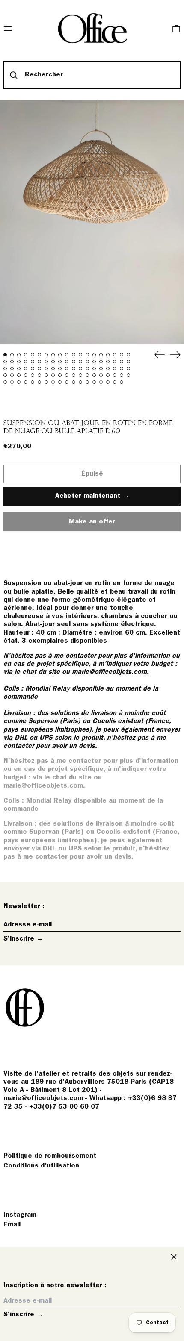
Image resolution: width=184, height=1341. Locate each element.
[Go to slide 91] (101, 382)
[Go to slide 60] (19, 375)
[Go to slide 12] (80, 354)
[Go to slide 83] (46, 382)
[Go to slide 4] (25, 354)
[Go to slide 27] (53, 361)
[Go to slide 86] (66, 382)
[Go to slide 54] (108, 368)
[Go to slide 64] (46, 375)
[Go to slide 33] (94, 361)
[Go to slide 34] (101, 361)
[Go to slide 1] (5, 354)
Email (12, 1225)
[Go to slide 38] (128, 361)
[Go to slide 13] (87, 354)
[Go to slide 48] (66, 368)
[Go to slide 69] (80, 375)
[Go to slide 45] (46, 368)
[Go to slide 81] (32, 382)
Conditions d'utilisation (41, 1166)
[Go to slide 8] (53, 354)
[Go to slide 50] (80, 368)
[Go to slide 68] (73, 375)
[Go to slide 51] (87, 368)
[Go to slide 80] (25, 382)
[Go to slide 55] (114, 368)
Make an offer (92, 525)
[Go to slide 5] (32, 354)
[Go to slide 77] (5, 382)
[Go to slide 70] (87, 375)
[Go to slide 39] (5, 368)
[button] (176, 28)
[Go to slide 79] (19, 382)
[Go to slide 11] (73, 354)
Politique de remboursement (49, 1156)
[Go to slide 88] (80, 382)
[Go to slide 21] (12, 361)
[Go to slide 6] (39, 354)
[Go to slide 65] (53, 375)
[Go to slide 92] (108, 382)
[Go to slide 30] (73, 361)
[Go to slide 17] (114, 354)
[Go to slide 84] (53, 382)
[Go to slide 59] (12, 375)
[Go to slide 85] (60, 382)
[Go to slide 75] (121, 375)
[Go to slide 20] (5, 361)
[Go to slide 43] (32, 368)
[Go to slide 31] (80, 361)
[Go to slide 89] (87, 382)
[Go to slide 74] (114, 375)
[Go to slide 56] (121, 368)
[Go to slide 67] (66, 375)
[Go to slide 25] (39, 361)
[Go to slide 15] (101, 354)
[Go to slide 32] (87, 361)
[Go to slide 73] (108, 375)
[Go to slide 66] (60, 375)
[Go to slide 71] (94, 375)
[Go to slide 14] (94, 354)
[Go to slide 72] (101, 375)
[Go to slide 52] (94, 368)
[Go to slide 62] (32, 375)
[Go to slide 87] (73, 382)
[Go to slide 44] (39, 368)
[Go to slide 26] (46, 361)
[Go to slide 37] (121, 361)
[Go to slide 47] (60, 368)
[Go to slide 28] (60, 361)
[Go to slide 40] (12, 368)
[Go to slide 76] (128, 375)
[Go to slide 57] (128, 368)
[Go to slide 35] (108, 361)
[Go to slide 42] (25, 368)
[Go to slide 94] (121, 382)
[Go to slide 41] (19, 368)
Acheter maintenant (87, 496)
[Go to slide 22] (19, 361)
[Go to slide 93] (114, 382)
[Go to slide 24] (32, 361)
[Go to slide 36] (114, 361)
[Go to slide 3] (19, 354)
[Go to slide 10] (66, 354)
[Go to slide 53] (101, 368)
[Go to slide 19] (128, 354)
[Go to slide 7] (46, 354)
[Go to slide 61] (25, 375)
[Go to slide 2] (12, 354)
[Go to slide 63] (39, 375)
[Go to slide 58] (5, 375)
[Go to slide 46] (53, 368)
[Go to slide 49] (73, 368)
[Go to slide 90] (94, 382)
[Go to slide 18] (121, 354)
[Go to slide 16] (108, 354)
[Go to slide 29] (66, 361)
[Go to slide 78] (12, 382)
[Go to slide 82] (39, 382)
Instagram (19, 1215)
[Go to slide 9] (60, 354)
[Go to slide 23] (25, 361)
